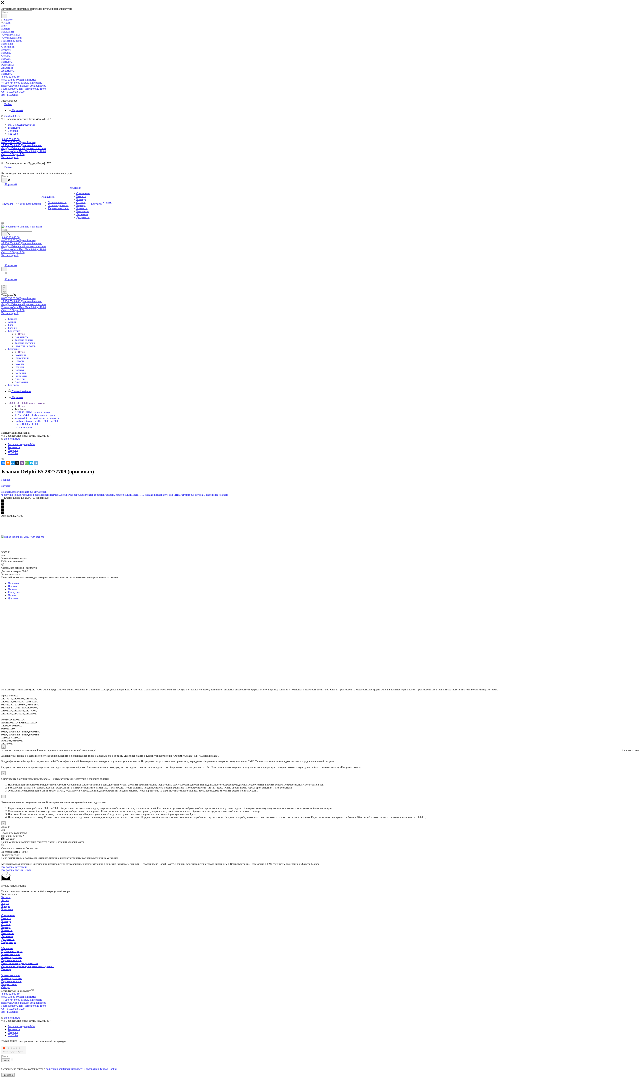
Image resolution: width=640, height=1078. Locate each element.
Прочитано (8, 1075)
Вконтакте (14, 127)
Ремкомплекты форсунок (90, 494)
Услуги (5, 903)
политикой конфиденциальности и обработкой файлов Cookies (81, 1068)
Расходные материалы (117, 494)
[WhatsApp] (27, 463)
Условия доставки (11, 957)
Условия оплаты (10, 954)
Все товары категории (14, 867)
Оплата (12, 595)
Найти (6, 1060)
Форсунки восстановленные (37, 494)
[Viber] (22, 463)
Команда (6, 921)
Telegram (13, 130)
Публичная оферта (11, 951)
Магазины (7, 948)
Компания (20, 355)
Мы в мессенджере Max (21, 124)
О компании (8, 915)
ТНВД (133, 494)
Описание (14, 583)
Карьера (5, 927)
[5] (320, 512)
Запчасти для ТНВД (169, 494)
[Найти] (4, 16)
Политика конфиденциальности (19, 963)
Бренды (5, 906)
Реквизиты (7, 933)
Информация (8, 942)
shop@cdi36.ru (12, 116)
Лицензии (7, 936)
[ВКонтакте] (3, 463)
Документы (7, 939)
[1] (320, 500)
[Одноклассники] (8, 463)
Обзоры (5, 987)
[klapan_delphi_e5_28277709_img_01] (22, 536)
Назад (21, 334)
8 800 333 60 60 (11, 76)
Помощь (6, 969)
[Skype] (31, 463)
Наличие (13, 586)
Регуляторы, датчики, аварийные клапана (204, 494)
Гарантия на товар (11, 960)
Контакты (6, 930)
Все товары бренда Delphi (16, 870)
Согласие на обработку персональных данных (27, 966)
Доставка (13, 598)
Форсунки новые (11, 494)
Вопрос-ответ (9, 984)
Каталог (5, 897)
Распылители (60, 494)
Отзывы (12, 589)
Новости (6, 918)
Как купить (21, 337)
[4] (320, 509)
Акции (5, 900)
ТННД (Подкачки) (147, 494)
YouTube (13, 133)
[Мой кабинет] (2, 262)
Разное (72, 494)
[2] (320, 503)
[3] (320, 506)
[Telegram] (36, 463)
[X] (17, 463)
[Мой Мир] (13, 463)
